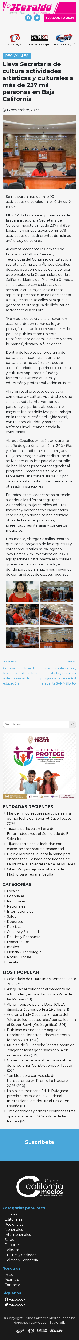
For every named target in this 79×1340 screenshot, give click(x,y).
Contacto (12, 1285)
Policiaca (14, 927)
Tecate (13, 962)
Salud (12, 917)
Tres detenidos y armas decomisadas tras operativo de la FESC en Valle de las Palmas (41, 1116)
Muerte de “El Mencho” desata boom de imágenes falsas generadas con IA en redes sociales (41, 1050)
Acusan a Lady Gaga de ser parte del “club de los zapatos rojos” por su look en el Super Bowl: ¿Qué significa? (41, 1020)
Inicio (9, 1275)
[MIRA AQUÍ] (15, 38)
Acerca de (13, 1280)
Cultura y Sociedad (23, 932)
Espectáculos (18, 942)
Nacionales (16, 906)
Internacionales (20, 911)
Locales (13, 891)
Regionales (16, 56)
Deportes (15, 922)
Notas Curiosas (19, 957)
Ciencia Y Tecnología (24, 952)
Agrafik (59, 1323)
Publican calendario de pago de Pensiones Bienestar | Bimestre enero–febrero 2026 (39, 1035)
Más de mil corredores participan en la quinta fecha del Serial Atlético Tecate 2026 (39, 818)
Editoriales (15, 896)
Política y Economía (23, 937)
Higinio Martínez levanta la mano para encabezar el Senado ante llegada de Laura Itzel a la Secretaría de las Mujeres (41, 859)
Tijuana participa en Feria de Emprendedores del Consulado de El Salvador (38, 834)
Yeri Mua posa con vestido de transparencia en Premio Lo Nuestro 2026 (37, 1081)
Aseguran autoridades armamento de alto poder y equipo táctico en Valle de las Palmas (39, 994)
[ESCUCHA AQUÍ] (39, 38)
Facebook (16, 1299)
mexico (13, 947)
